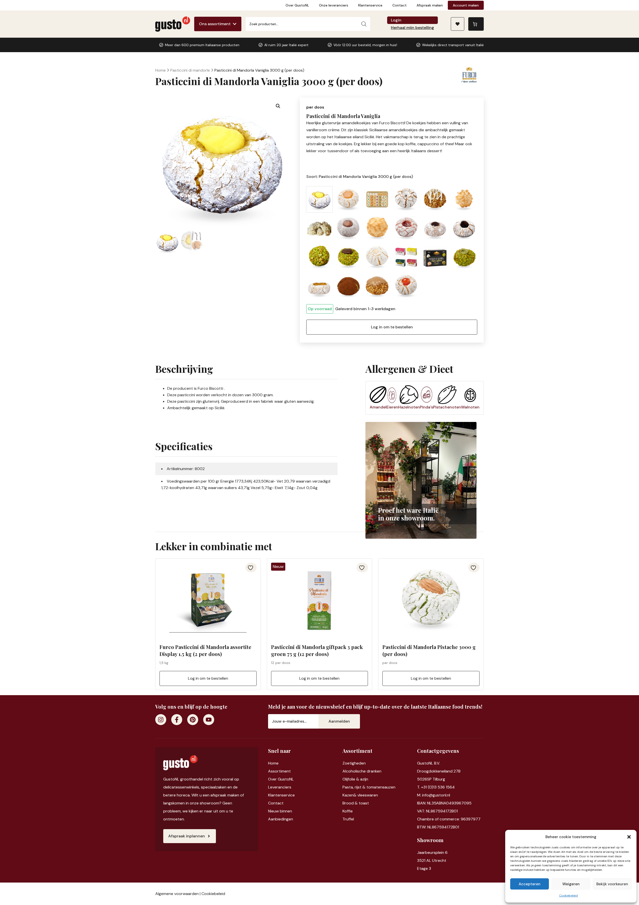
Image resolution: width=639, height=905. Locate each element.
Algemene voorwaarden (177, 893)
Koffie (347, 811)
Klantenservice (370, 5)
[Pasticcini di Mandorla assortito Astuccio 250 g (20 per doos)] (406, 257)
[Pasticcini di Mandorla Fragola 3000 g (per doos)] (406, 228)
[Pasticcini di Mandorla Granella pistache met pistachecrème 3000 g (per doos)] (464, 257)
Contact (399, 5)
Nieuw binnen (280, 811)
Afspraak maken (430, 5)
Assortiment (279, 771)
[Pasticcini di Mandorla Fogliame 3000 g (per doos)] (377, 228)
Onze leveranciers (333, 5)
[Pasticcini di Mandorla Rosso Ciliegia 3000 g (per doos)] (406, 286)
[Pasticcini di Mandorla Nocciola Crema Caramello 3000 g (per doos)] (377, 286)
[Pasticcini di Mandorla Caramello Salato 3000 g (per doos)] (435, 199)
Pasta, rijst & (354, 787)
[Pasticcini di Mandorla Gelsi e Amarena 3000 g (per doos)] (464, 228)
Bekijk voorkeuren (612, 884)
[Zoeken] (364, 24)
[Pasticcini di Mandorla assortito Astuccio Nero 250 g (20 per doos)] (435, 257)
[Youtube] (208, 719)
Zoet (346, 763)
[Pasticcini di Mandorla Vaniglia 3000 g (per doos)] (319, 199)
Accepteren (529, 884)
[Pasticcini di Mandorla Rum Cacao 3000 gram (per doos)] (348, 286)
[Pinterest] (192, 719)
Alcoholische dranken (361, 771)
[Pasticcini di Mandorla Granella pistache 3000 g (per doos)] (319, 257)
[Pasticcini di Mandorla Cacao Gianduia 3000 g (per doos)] (348, 228)
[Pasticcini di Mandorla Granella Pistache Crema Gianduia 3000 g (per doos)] (348, 257)
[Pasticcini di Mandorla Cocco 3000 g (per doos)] (464, 199)
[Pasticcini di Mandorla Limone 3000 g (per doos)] (377, 257)
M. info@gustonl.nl (433, 795)
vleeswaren (367, 795)
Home (160, 70)
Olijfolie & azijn (355, 779)
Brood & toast (355, 803)
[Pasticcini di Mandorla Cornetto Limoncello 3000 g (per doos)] (319, 228)
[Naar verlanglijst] (457, 24)
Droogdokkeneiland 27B (439, 771)
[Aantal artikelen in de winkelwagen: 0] (476, 24)
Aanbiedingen (280, 819)
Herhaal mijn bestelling (412, 27)
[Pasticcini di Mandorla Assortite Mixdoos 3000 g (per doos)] (377, 199)
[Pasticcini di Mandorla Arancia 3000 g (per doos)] (348, 199)
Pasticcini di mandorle (190, 70)
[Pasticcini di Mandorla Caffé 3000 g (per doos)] (406, 199)
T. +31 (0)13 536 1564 (436, 787)
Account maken (466, 5)
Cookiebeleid (568, 896)
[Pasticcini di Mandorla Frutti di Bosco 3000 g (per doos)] (435, 228)
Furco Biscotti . (211, 388)
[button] (629, 836)
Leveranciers (279, 787)
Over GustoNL (297, 5)
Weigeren (571, 884)
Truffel (348, 819)
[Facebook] (176, 719)
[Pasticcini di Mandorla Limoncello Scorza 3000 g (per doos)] (319, 286)
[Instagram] (160, 719)
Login (396, 20)
